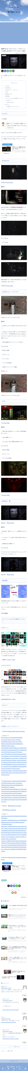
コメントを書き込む (14, 1046)
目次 (12, 83)
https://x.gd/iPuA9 (11, 810)
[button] (13, 71)
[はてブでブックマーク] (8, 71)
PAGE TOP (14, 1061)
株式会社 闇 (8, 94)
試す (7, 613)
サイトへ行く (12, 659)
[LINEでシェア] (10, 71)
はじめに (7, 85)
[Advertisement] (14, 33)
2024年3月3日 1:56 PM (5, 1018)
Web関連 (4, 880)
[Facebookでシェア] (5, 71)
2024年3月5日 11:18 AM (7, 1031)
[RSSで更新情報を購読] (15, 892)
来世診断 (7, 96)
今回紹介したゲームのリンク (13, 106)
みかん (2, 986)
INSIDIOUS (8, 87)
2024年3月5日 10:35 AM (7, 1000)
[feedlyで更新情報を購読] (12, 892)
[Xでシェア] (2, 71)
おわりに (7, 104)
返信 (25, 995)
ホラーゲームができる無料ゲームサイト (14, 98)
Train (6, 92)
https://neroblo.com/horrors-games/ (11, 1009)
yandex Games (10, 102)
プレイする (10, 182)
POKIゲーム (9, 100)
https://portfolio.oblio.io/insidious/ (16, 731)
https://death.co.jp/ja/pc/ (15, 805)
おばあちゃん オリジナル (11, 89)
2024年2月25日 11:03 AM (6, 988)
